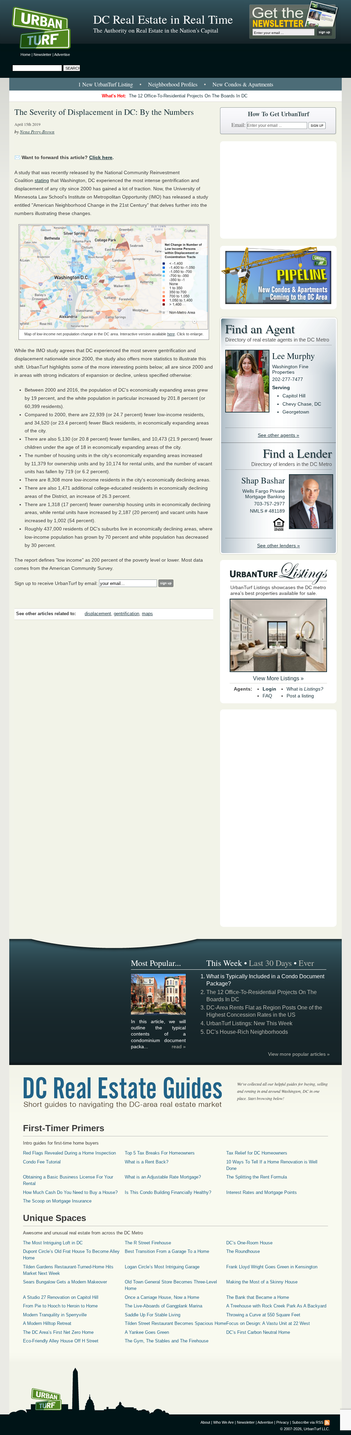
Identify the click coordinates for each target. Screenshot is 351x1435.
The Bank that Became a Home (257, 1297)
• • (175, 84)
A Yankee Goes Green (147, 1332)
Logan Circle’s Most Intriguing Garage (162, 1266)
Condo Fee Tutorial (42, 1161)
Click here (100, 157)
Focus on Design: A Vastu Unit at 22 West (268, 1323)
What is (305, 689)
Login (269, 689)
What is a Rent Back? (146, 1161)
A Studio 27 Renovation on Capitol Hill (60, 1297)
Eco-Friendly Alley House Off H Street (60, 1340)
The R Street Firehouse (148, 1242)
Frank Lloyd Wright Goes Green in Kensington (271, 1266)
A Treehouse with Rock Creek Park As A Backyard (276, 1305)
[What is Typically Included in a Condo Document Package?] (158, 1014)
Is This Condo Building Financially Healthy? (168, 1192)
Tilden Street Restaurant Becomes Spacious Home (175, 1323)
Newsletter (42, 54)
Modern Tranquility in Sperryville (55, 1314)
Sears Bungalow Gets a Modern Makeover (65, 1281)
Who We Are (223, 1422)
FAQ (267, 695)
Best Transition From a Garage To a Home (167, 1251)
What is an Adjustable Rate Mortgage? (163, 1177)
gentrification (126, 613)
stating (42, 180)
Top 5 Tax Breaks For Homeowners (160, 1153)
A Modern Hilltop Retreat (47, 1323)
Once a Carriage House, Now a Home (162, 1297)
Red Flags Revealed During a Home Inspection (69, 1153)
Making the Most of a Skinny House (262, 1281)
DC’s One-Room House (249, 1242)
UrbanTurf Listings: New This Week (249, 1023)
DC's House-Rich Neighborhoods (247, 1032)
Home (26, 54)
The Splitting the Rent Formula (256, 1177)
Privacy (282, 1422)
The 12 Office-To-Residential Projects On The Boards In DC (188, 95)
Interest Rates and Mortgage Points (261, 1192)
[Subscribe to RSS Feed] (327, 1422)
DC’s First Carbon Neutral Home (258, 1332)
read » (179, 1046)
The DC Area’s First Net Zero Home (58, 1332)
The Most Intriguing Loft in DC (53, 1242)
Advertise (62, 54)
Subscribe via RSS (307, 1422)
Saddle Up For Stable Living (152, 1314)
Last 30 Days (270, 962)
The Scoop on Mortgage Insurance (57, 1201)
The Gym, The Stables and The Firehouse (166, 1340)
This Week (224, 962)
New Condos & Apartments (243, 84)
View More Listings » (278, 678)
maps (147, 613)
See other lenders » (278, 545)
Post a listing (300, 695)
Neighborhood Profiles (172, 84)
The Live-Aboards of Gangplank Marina (163, 1305)
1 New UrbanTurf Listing (105, 84)
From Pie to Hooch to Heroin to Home (60, 1305)
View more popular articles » (299, 1054)
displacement (98, 613)
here (171, 334)
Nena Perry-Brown (37, 132)
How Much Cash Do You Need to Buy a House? (70, 1192)
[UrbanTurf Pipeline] (278, 307)
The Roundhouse (243, 1251)
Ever (306, 962)
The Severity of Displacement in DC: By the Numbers (104, 111)
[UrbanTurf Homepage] (47, 29)
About (205, 1422)
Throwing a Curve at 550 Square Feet (263, 1314)
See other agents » (278, 435)
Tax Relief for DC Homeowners (256, 1153)
